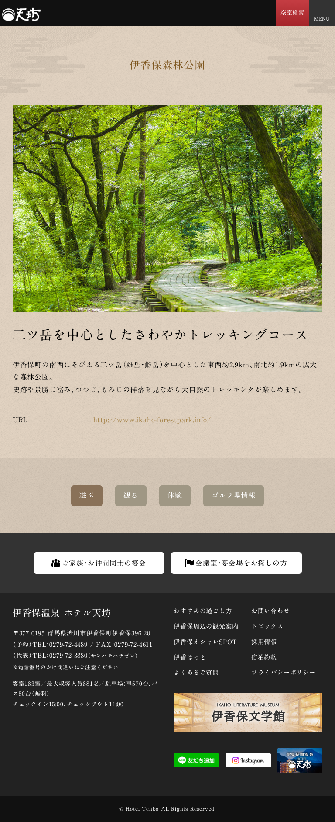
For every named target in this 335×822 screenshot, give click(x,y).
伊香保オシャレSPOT (205, 642)
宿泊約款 (264, 657)
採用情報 (264, 642)
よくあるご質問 (196, 672)
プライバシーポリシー (283, 672)
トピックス (267, 626)
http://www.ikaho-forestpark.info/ (152, 419)
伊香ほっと (190, 657)
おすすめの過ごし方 (203, 611)
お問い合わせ (270, 611)
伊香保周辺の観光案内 (206, 626)
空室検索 (292, 13)
